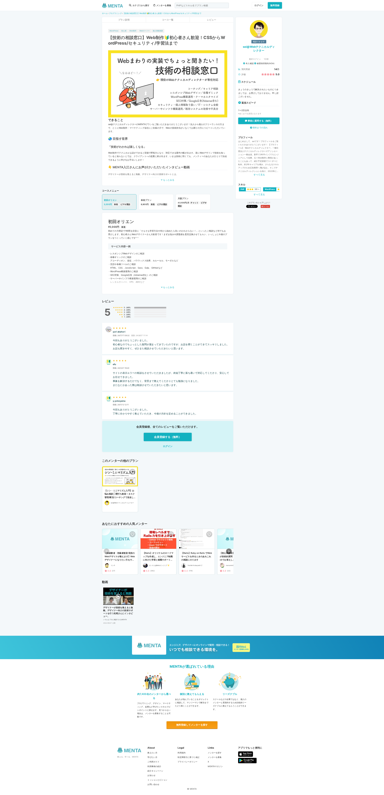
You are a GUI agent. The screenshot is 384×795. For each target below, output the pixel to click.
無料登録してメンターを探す (192, 724)
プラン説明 (124, 19)
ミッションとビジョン (157, 780)
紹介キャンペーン (155, 771)
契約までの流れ (260, 127)
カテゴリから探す (140, 5)
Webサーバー (145, 31)
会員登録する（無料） (167, 436)
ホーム (104, 13)
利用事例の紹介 (154, 766)
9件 (128, 307)
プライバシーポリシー (187, 761)
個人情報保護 (158, 31)
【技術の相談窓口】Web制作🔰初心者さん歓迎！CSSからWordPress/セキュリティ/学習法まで (162, 13)
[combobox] (202, 5)
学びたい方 (152, 757)
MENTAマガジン (215, 766)
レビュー (211, 19)
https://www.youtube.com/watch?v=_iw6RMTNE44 (133, 178)
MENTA (193, 789)
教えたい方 (152, 752)
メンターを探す (215, 752)
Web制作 (132, 31)
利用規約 (182, 752)
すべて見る (259, 174)
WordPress (114, 31)
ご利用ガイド (153, 761)
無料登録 (274, 5)
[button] (229, 551)
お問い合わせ (153, 784)
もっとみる (168, 179)
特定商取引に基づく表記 (188, 757)
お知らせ (151, 775)
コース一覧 (167, 19)
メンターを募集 (163, 5)
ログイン (259, 5)
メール (266, 206)
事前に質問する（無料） (260, 120)
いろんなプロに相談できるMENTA (115, 619)
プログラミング (115, 13)
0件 (128, 310)
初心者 (123, 31)
